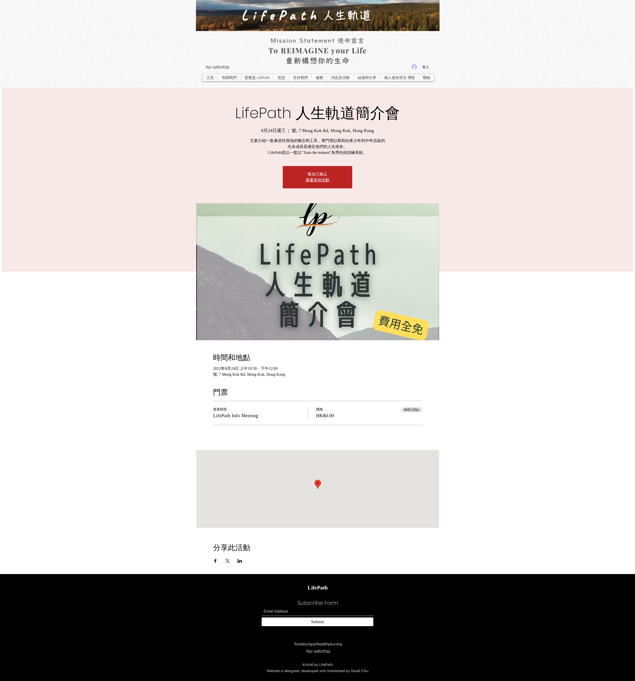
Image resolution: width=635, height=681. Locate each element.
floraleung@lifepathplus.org (318, 644)
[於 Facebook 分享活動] (215, 561)
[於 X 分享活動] (227, 561)
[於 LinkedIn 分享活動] (239, 561)
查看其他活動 (317, 180)
